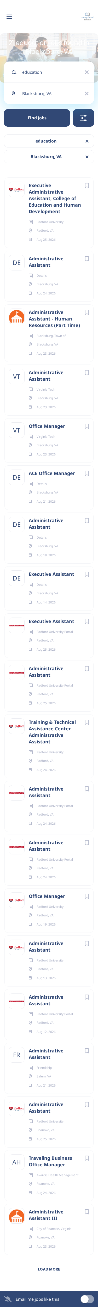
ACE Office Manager (52, 473)
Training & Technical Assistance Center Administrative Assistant (52, 732)
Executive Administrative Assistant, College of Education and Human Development (55, 198)
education (46, 141)
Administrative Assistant (46, 261)
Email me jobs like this (37, 1299)
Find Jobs (37, 118)
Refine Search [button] (83, 118)
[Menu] (9, 17)
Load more (49, 1269)
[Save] (86, 185)
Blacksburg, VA (46, 156)
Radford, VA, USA (24, 174)
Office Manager (47, 426)
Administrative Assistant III (46, 1215)
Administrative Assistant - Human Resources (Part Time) (54, 318)
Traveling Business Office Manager (50, 1161)
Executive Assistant (51, 574)
